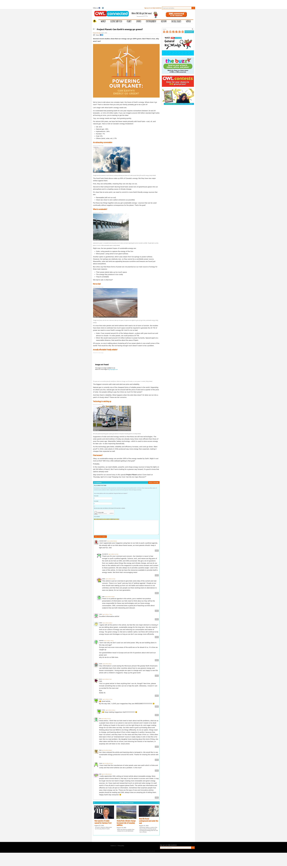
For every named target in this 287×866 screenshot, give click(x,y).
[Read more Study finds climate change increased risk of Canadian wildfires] (104, 812)
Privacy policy (120, 845)
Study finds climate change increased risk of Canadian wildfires (103, 823)
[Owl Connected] (111, 11)
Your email (96, 501)
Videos (188, 21)
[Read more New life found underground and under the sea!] (126, 811)
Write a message (153, 482)
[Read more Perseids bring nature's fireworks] (149, 812)
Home (95, 21)
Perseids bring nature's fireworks (147, 822)
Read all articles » (189, 32)
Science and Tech (116, 21)
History (164, 21)
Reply (157, 550)
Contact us (113, 845)
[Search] (192, 29)
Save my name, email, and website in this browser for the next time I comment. (109, 508)
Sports (138, 21)
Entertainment (151, 21)
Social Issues (176, 21)
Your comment (97, 516)
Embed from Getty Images (98, 145)
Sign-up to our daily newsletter (152, 8)
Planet (129, 21)
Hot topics (98, 32)
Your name (96, 496)
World (103, 21)
